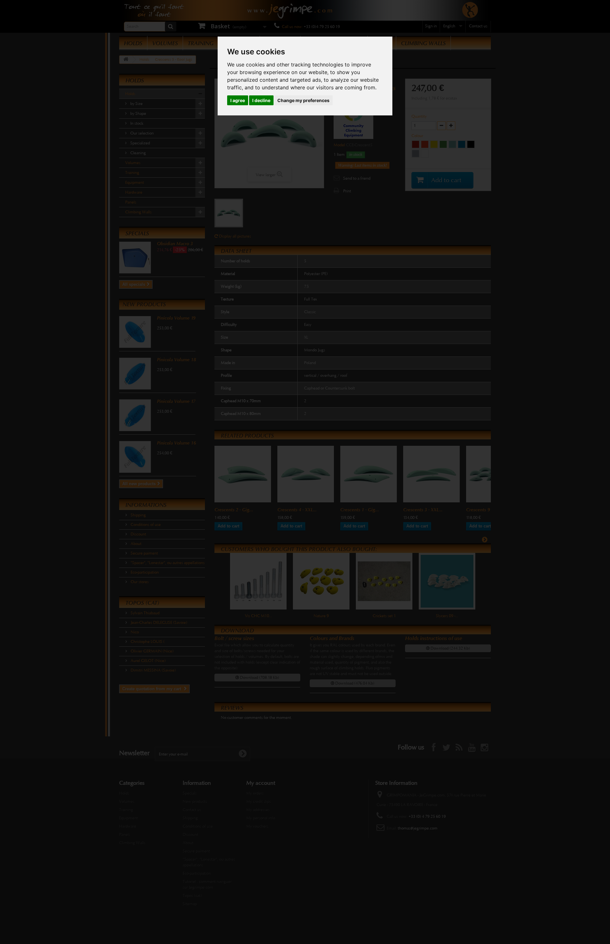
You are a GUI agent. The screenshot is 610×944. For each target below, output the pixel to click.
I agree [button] (237, 100)
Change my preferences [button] (303, 100)
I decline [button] (261, 100)
